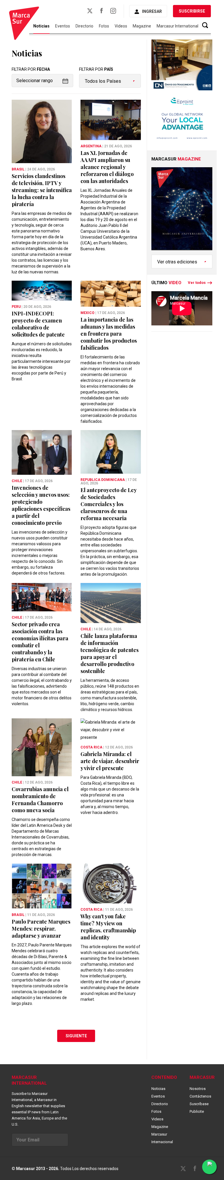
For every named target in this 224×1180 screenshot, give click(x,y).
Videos (121, 26)
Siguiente (76, 1036)
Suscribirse (192, 11)
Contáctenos (200, 1096)
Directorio (84, 26)
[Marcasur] (24, 24)
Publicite (197, 1111)
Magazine (142, 26)
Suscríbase (199, 1104)
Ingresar (152, 11)
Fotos (104, 26)
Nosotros (198, 1088)
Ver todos (197, 282)
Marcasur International (177, 26)
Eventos (62, 26)
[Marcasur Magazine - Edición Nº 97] (181, 211)
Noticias (158, 1088)
